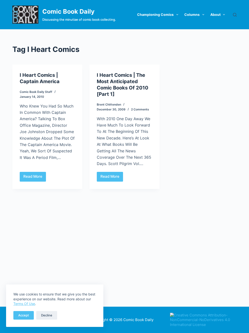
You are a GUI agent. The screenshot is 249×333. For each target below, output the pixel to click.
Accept (23, 315)
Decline (46, 315)
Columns (192, 14)
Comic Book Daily (68, 11)
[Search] (235, 15)
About (215, 14)
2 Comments (140, 109)
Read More (34, 177)
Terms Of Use (24, 304)
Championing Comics (155, 14)
